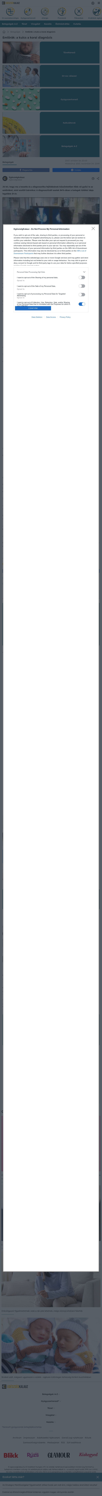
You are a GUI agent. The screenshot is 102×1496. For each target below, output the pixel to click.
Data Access (51, 317)
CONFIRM (33, 308)
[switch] (82, 277)
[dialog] (51, 748)
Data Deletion (37, 317)
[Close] (94, 229)
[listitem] (51, 272)
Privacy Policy (65, 317)
